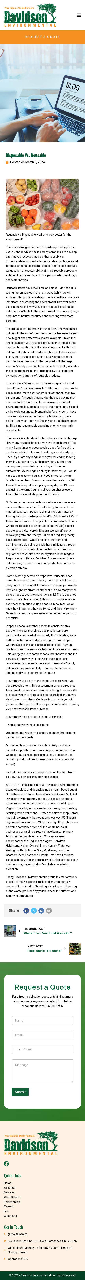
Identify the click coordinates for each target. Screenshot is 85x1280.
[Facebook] (26, 911)
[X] (34, 911)
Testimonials (12, 1202)
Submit (20, 1092)
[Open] (78, 15)
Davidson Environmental (36, 1275)
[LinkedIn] (41, 911)
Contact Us (11, 1215)
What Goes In (12, 1197)
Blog (6, 1211)
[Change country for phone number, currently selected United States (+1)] (16, 1049)
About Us (9, 1187)
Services (9, 1192)
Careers (9, 1206)
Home (7, 1183)
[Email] (49, 911)
